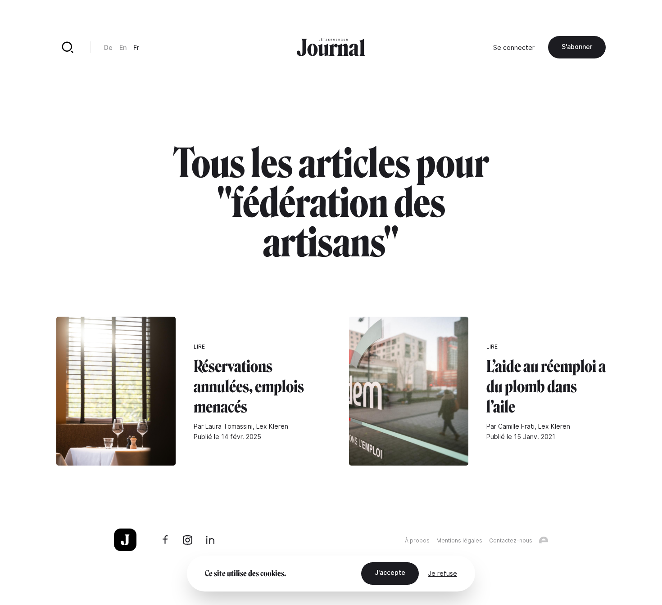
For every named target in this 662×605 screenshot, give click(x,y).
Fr (136, 47)
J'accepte (390, 572)
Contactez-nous (510, 540)
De (108, 47)
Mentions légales (459, 540)
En (123, 47)
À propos (417, 540)
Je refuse (442, 573)
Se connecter (514, 47)
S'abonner (577, 46)
